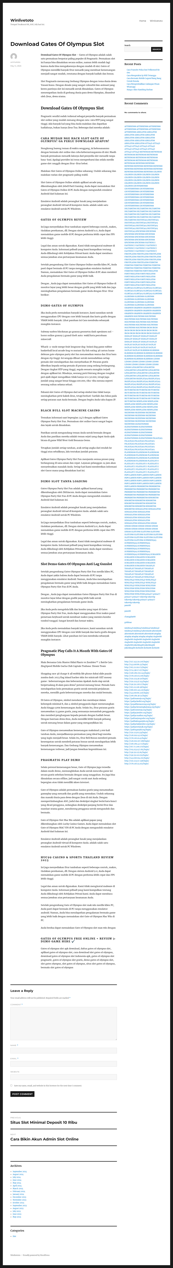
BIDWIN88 (140, 163)
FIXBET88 (153, 262)
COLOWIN (157, 172)
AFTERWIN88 (130, 126)
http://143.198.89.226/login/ (136, 693)
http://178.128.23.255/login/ (136, 764)
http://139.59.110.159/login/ (136, 755)
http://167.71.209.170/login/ (136, 747)
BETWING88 (145, 152)
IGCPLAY (153, 342)
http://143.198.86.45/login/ (136, 664)
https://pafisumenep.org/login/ (138, 710)
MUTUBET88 (130, 390)
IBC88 (149, 327)
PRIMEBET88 (142, 486)
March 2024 (18, 1188)
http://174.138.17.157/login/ (136, 670)
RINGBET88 (153, 498)
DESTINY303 (142, 220)
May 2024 (17, 1183)
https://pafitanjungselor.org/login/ (139, 718)
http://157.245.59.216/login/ (136, 662)
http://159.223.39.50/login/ (136, 679)
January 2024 (18, 1194)
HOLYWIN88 (139, 316)
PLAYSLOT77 (153, 461)
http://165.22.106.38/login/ (136, 687)
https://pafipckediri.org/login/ (137, 701)
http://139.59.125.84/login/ (136, 752)
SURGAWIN (155, 554)
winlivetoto (15, 62)
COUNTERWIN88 (140, 186)
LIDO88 (156, 359)
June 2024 (17, 1180)
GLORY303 (128, 288)
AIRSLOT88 (142, 132)
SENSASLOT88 (141, 509)
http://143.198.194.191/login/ (136, 758)
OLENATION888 (142, 424)
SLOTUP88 (135, 532)
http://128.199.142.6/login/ (136, 735)
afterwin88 (147, 631)
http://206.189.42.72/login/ (136, 744)
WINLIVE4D (149, 577)
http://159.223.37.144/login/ (136, 681)
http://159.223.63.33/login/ (136, 732)
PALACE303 (157, 438)
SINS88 (153, 523)
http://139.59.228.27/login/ (136, 684)
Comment (16, 1004)
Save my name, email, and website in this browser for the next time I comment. (48, 1086)
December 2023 (19, 1197)
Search (127, 45)
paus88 (127, 605)
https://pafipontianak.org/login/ (138, 727)
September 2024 (20, 1171)
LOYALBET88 (137, 367)
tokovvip (143, 597)
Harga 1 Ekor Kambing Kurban (140, 90)
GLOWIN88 (157, 293)
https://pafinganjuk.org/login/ (137, 730)
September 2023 (20, 1205)
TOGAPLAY (150, 566)
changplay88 (130, 617)
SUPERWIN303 (150, 540)
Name (14, 1045)
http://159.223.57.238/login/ (136, 761)
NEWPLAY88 (141, 401)
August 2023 (18, 1208)
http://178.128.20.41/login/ (136, 738)
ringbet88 (157, 636)
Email (14, 1058)
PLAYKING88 (130, 452)
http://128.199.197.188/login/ (137, 741)
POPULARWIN (130, 475)
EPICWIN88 (141, 231)
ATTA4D (148, 143)
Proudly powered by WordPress (36, 1255)
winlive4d (128, 628)
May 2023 (17, 1217)
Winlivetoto (22, 20)
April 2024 (17, 1186)
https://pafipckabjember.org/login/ (139, 724)
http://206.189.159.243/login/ (137, 673)
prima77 (149, 594)
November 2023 (19, 1200)
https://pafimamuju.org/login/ (137, 698)
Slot (14, 1236)
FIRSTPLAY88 (130, 254)
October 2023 (18, 1203)
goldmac (128, 622)
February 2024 (19, 1191)
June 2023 (17, 1214)
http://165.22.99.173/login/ (136, 667)
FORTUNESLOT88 (150, 271)
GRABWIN (128, 308)
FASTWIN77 (150, 242)
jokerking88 (138, 645)
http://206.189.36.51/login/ (136, 696)
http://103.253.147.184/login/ (136, 749)
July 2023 (17, 1211)
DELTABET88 (130, 208)
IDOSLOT (156, 333)
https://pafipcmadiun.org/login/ (138, 715)
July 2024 (17, 1177)
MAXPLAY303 (142, 378)
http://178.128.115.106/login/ (136, 676)
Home (142, 21)
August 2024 (18, 1174)
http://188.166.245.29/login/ (136, 690)
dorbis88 (139, 648)
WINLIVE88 (140, 585)
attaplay (157, 634)
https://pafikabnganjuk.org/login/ (139, 721)
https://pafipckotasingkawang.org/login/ (142, 707)
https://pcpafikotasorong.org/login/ (140, 704)
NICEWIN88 (129, 413)
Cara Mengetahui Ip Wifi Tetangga (141, 75)
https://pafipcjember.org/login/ (138, 713)
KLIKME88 (145, 350)
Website (15, 1072)
